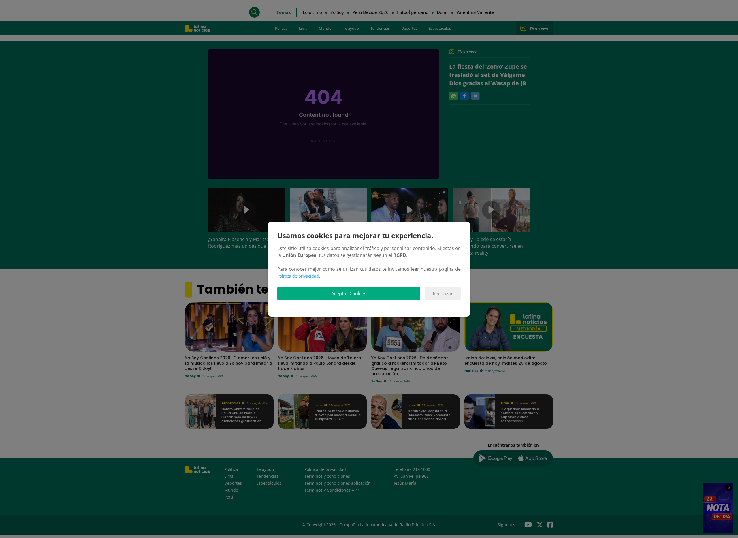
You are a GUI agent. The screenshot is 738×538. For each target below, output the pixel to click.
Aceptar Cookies (348, 293)
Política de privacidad (298, 276)
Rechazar (443, 293)
